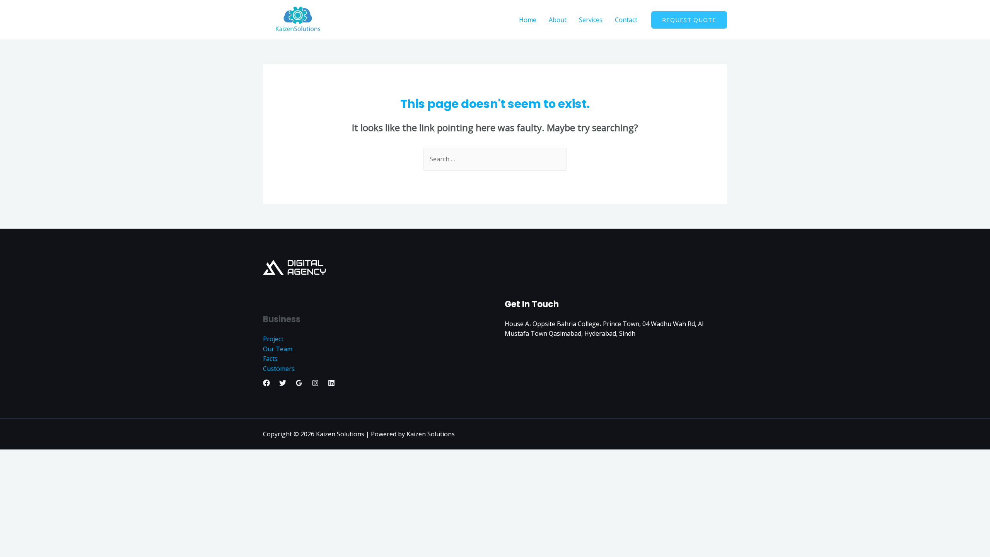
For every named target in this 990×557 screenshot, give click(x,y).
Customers (279, 368)
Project (273, 339)
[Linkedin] (331, 382)
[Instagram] (315, 382)
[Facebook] (266, 382)
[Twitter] (282, 382)
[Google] (298, 382)
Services (591, 19)
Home (527, 19)
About (558, 19)
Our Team (277, 349)
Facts (270, 358)
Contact (626, 19)
